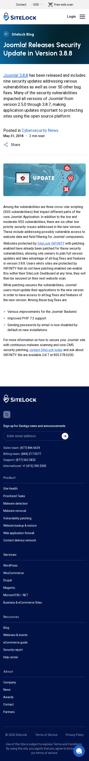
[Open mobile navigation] (82, 16)
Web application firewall (18, 533)
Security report (13, 649)
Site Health (10, 488)
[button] (79, 751)
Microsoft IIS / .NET (15, 595)
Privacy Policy (75, 734)
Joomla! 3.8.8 (15, 75)
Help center (10, 657)
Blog (6, 627)
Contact (21, 4)
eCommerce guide (15, 642)
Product (9, 478)
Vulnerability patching (17, 518)
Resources (11, 617)
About (8, 671)
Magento (9, 587)
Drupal (7, 580)
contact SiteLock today (46, 350)
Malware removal (14, 510)
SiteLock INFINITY (50, 243)
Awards (8, 697)
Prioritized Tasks (14, 496)
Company (9, 682)
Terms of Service (46, 734)
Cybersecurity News (40, 130)
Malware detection (15, 503)
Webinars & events (15, 635)
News (7, 689)
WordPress (10, 565)
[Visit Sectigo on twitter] (6, 414)
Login (71, 17)
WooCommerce (13, 573)
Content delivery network (19, 540)
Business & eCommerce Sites (22, 602)
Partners (9, 712)
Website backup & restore (20, 525)
